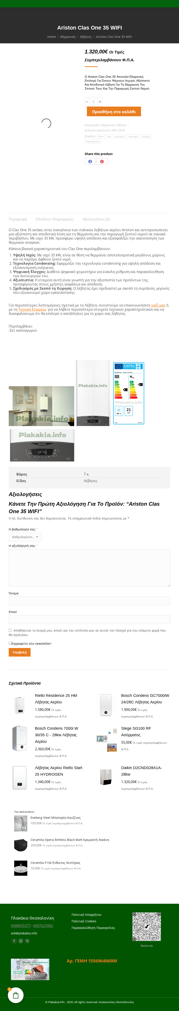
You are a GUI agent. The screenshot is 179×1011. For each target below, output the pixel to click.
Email (13, 612)
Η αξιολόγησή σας (23, 546)
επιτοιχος (133, 136)
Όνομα (14, 593)
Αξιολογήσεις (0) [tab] (96, 219)
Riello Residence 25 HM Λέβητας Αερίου (56, 698)
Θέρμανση (108, 125)
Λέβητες (121, 125)
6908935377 (21, 925)
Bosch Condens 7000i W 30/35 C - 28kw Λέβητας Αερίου (56, 735)
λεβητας (146, 136)
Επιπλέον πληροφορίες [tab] (55, 219)
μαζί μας (158, 305)
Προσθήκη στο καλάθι (114, 111)
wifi (109, 136)
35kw (100, 136)
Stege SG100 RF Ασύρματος (136, 731)
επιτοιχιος (120, 136)
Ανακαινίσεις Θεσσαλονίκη (116, 1002)
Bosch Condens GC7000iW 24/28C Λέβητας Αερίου (145, 698)
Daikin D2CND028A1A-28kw (141, 771)
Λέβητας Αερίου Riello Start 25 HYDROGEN (58, 771)
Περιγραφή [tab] (18, 219)
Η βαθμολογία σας (23, 529)
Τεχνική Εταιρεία (32, 309)
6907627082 (43, 925)
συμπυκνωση (93, 141)
